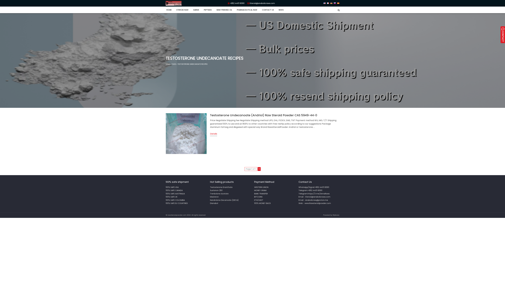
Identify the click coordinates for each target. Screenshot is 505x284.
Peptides (208, 10)
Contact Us (268, 10)
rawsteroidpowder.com (177, 215)
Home (169, 10)
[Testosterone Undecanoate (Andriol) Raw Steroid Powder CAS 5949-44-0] (186, 153)
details (213, 133)
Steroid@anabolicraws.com (262, 3)
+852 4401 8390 (237, 3)
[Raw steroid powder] (183, 3)
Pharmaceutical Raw (247, 10)
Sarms (196, 10)
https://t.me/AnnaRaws (319, 193)
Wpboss (336, 215)
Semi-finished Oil (224, 10)
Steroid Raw (182, 10)
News (281, 10)
